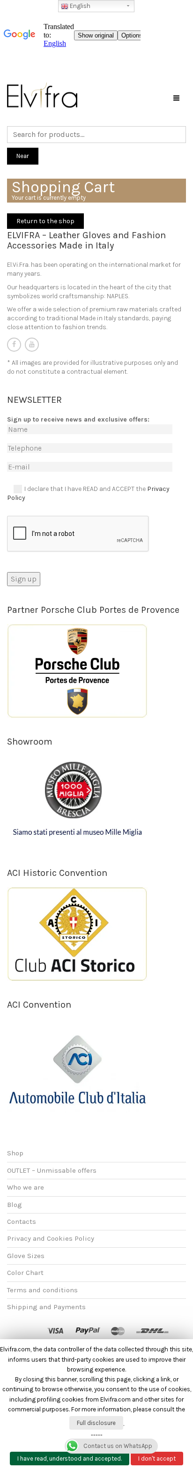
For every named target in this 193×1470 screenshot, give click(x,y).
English (79, 5)
